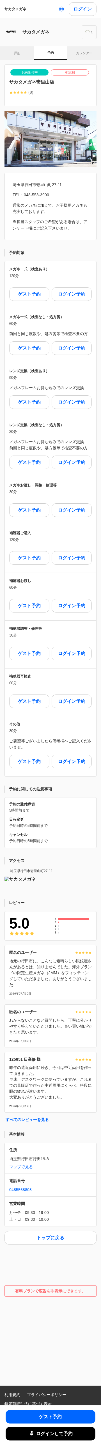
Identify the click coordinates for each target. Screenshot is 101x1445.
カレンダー (84, 53)
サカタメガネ (15, 9)
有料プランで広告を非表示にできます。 (50, 1291)
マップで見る (21, 1166)
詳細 (17, 53)
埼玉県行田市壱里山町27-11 (31, 871)
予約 (50, 53)
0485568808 (20, 1189)
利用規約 (12, 1394)
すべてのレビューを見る (27, 1119)
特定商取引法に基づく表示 (28, 1403)
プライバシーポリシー (46, 1394)
